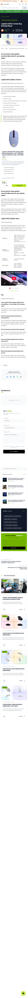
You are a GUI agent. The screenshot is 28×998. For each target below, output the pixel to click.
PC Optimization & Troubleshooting (12, 528)
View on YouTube (13, 290)
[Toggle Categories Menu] (2, 11)
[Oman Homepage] (5, 4)
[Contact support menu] (23, 993)
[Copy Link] (20, 377)
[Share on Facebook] (7, 377)
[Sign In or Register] (19, 4)
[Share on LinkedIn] (14, 377)
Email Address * (6, 425)
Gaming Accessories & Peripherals (9, 20)
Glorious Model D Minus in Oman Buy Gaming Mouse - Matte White (12, 705)
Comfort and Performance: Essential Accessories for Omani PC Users (13, 598)
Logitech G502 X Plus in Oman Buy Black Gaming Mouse (13, 634)
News (6, 48)
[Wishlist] (22, 4)
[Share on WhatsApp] (17, 377)
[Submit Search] (24, 7)
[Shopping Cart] (25, 4)
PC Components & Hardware (10, 525)
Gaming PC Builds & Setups (10, 522)
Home (2, 48)
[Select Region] (22, 1)
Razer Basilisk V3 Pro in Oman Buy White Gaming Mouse (13, 669)
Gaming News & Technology (10, 519)
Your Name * (6, 418)
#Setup (5, 365)
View (7, 185)
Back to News (5, 16)
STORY (21, 609)
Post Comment (14, 451)
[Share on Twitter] (10, 377)
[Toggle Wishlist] (8, 157)
